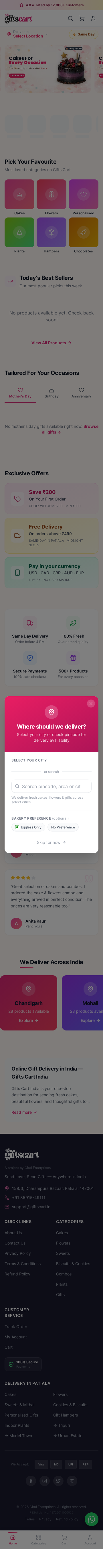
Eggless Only (31, 827)
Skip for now (48, 842)
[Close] (91, 703)
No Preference (63, 827)
